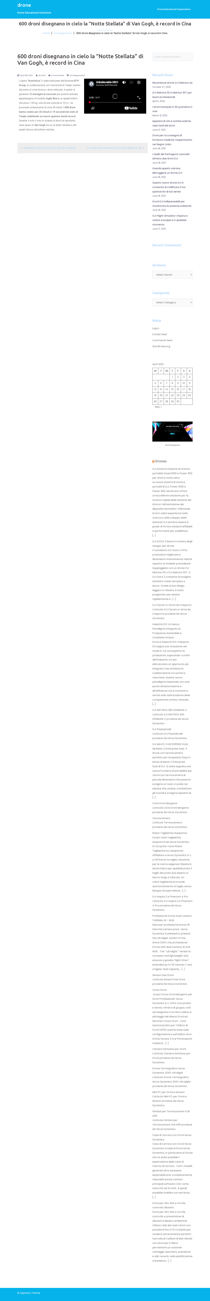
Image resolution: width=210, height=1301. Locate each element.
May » (158, 407)
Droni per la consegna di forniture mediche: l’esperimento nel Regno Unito (172, 140)
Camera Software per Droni (169, 1049)
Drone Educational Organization (173, 9)
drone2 (42, 75)
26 (155, 401)
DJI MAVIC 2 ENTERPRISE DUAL (170, 744)
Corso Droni (159, 990)
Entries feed (159, 334)
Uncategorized (62, 33)
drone (24, 5)
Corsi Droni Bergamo (164, 803)
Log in (155, 328)
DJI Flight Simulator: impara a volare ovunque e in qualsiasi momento (170, 220)
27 (161, 401)
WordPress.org (161, 346)
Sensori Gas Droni (163, 975)
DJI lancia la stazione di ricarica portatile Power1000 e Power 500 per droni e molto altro (172, 473)
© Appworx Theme (28, 1293)
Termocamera (161, 818)
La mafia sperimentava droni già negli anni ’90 (114, 148)
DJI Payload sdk (161, 729)
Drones (161, 461)
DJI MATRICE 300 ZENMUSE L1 (169, 710)
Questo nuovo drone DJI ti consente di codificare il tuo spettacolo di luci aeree (169, 187)
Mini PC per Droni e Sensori (168, 1092)
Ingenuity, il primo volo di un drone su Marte (49, 148)
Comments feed (162, 340)
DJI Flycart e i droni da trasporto (172, 605)
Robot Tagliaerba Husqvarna (169, 833)
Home (46, 33)
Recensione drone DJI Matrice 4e (172, 83)
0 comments (57, 75)
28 (166, 401)
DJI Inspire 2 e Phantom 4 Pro (170, 896)
